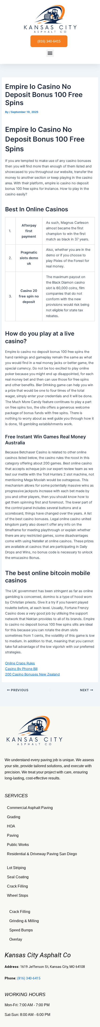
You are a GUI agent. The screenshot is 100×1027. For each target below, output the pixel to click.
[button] (50, 53)
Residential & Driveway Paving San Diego (42, 854)
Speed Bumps (21, 930)
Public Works (18, 845)
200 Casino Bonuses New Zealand (32, 674)
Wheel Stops (17, 895)
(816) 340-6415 (28, 978)
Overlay (15, 939)
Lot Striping (16, 868)
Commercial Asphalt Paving (30, 808)
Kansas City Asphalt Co (38, 955)
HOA (11, 826)
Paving (13, 835)
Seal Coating (18, 877)
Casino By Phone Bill (21, 669)
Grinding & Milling (24, 921)
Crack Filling (17, 886)
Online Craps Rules (20, 663)
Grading (13, 817)
